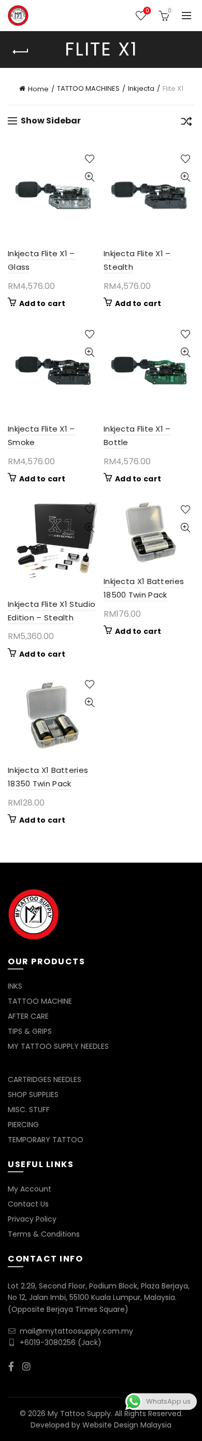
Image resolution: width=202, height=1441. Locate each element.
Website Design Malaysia (126, 1425)
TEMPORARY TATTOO (45, 1139)
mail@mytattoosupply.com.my (76, 1331)
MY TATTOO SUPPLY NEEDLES (58, 1046)
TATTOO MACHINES (88, 88)
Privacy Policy (32, 1219)
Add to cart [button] (42, 303)
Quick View (89, 177)
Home (38, 89)
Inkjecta (141, 88)
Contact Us (28, 1204)
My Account (29, 1189)
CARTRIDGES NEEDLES (44, 1079)
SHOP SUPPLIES (33, 1094)
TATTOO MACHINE (40, 1001)
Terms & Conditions (44, 1234)
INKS (15, 986)
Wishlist (147, 11)
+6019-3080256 (48, 1342)
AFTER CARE (28, 1016)
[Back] (21, 51)
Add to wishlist (89, 159)
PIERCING (23, 1124)
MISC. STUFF (29, 1109)
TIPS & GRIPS (30, 1031)
